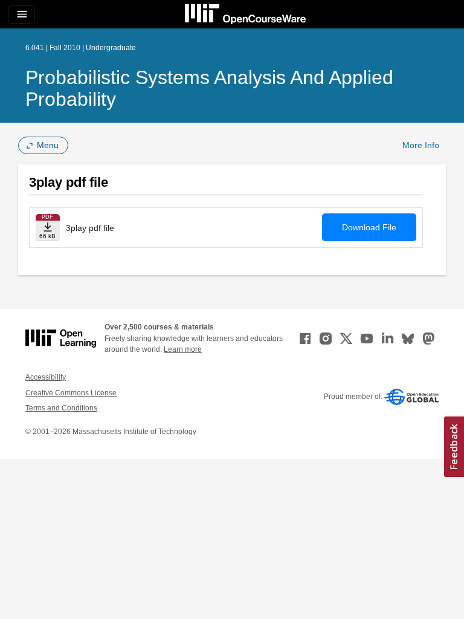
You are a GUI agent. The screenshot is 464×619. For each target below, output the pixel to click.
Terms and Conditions (61, 408)
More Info (420, 145)
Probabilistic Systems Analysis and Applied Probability (209, 88)
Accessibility (45, 377)
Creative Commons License (71, 393)
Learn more (183, 349)
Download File (369, 227)
